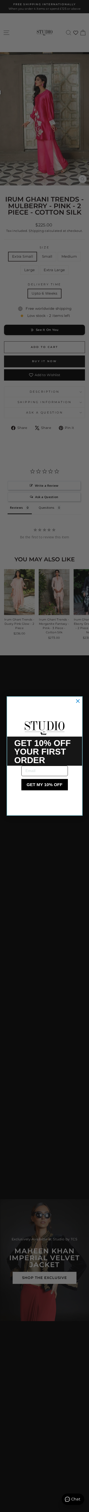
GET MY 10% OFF (44, 784)
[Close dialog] (78, 701)
